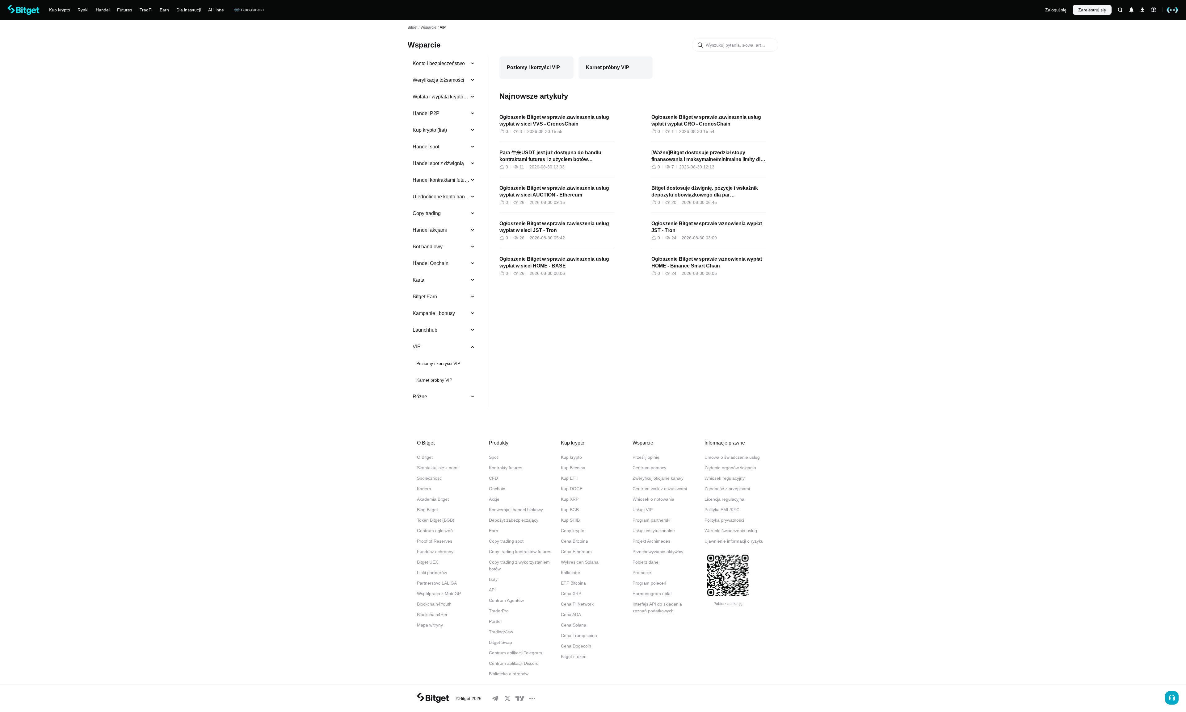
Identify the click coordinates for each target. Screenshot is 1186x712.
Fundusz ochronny (435, 551)
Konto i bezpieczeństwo (439, 63)
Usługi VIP (643, 509)
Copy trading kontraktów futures (520, 551)
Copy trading (427, 213)
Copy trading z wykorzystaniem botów (519, 565)
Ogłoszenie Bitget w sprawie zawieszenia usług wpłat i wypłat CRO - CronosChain (706, 120)
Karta (418, 280)
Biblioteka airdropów (508, 673)
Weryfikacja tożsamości (438, 80)
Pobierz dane (645, 562)
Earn (493, 530)
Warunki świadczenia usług (730, 530)
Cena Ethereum (576, 551)
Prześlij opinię (646, 457)
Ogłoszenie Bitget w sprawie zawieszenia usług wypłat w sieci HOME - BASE (554, 262)
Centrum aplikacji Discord (514, 663)
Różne (420, 396)
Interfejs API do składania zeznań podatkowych (657, 607)
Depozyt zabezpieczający (513, 520)
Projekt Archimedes (651, 541)
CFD (493, 478)
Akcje (494, 499)
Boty (493, 579)
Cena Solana (573, 625)
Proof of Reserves (434, 541)
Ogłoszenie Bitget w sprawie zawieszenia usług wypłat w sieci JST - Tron (554, 227)
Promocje (642, 572)
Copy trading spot (506, 541)
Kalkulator (570, 572)
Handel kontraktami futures (441, 180)
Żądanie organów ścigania (730, 467)
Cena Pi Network (577, 604)
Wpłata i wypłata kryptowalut (441, 96)
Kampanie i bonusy (434, 313)
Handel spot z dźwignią (438, 163)
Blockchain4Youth (434, 604)
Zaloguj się (1055, 9)
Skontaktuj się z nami (437, 467)
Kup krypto (571, 457)
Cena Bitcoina (574, 541)
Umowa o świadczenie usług (732, 457)
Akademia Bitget (433, 499)
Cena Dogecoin (576, 646)
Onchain (497, 488)
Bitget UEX (427, 562)
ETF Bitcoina (573, 583)
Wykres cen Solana (580, 562)
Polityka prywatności (724, 520)
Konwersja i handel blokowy (516, 509)
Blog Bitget (427, 509)
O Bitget (425, 457)
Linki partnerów (432, 572)
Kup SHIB (570, 520)
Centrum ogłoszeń (435, 530)
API (492, 589)
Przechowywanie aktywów (658, 551)
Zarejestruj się (1092, 9)
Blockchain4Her (432, 614)
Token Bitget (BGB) (435, 520)
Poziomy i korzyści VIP (438, 363)
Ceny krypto (572, 530)
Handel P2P (426, 113)
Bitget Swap (500, 642)
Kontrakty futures (505, 467)
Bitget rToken (574, 656)
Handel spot (426, 146)
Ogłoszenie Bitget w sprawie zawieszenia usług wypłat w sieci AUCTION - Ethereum (554, 191)
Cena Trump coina (579, 635)
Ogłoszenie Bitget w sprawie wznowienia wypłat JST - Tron (706, 227)
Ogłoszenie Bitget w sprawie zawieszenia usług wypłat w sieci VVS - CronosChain (554, 120)
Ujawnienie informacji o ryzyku (733, 541)
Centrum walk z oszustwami (660, 488)
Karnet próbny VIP (434, 380)
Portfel (495, 621)
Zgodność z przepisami (727, 488)
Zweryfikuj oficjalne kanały (658, 478)
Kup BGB (570, 509)
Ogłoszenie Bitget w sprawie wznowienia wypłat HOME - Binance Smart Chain (706, 262)
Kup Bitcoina (573, 467)
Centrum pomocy (649, 467)
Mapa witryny (430, 625)
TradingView (501, 631)
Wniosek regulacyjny (724, 478)
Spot (493, 457)
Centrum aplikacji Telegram (515, 652)
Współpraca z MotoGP (439, 593)
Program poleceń (649, 583)
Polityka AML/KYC (721, 509)
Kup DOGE (571, 488)
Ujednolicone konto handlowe (441, 196)
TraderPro (499, 610)
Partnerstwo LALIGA (437, 583)
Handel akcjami (430, 230)
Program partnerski (651, 520)
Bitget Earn (425, 296)
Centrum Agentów (506, 600)
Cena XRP (571, 593)
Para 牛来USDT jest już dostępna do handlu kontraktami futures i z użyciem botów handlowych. (550, 156)
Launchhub (425, 330)
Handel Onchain (430, 263)
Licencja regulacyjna (724, 499)
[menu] (443, 231)
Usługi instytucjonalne (654, 530)
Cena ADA (571, 614)
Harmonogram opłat (652, 593)
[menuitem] (444, 63)
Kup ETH (569, 478)
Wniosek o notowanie (653, 499)
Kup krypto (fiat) (430, 130)
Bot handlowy (428, 246)
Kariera (424, 488)
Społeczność (429, 478)
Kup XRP (569, 499)
